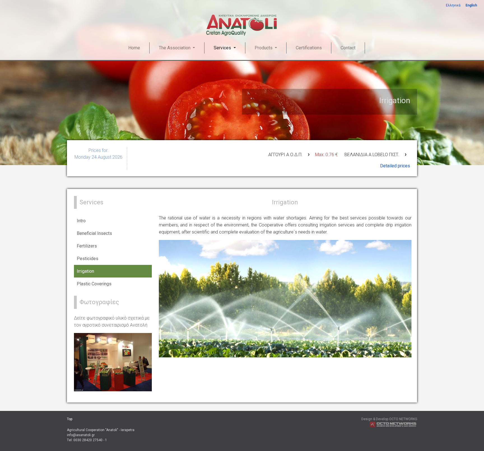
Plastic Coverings (94, 283)
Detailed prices (395, 165)
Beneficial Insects (94, 233)
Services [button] (223, 47)
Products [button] (264, 47)
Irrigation (85, 271)
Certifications (309, 47)
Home (134, 47)
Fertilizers (87, 246)
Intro (81, 220)
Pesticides (87, 258)
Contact (348, 47)
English (471, 5)
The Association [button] (175, 47)
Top (69, 419)
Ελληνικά (453, 5)
